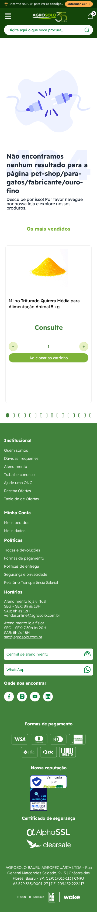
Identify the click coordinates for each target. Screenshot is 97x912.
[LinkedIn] (48, 697)
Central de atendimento (27, 654)
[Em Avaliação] (38, 799)
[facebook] (9, 697)
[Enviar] (87, 30)
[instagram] (22, 697)
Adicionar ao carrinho (48, 357)
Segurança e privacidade (25, 574)
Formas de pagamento (24, 558)
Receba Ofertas (17, 490)
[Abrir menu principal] (8, 16)
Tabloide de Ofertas (21, 498)
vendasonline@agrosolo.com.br (32, 615)
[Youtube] (35, 697)
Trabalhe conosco (19, 474)
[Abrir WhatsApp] (83, 898)
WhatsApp (15, 669)
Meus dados (15, 530)
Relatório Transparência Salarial (31, 582)
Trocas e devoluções (22, 550)
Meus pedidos (16, 522)
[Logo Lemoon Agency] (48, 897)
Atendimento (15, 466)
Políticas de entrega (21, 566)
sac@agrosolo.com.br (23, 637)
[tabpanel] (48, 350)
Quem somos (16, 450)
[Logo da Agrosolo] (50, 16)
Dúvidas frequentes (21, 458)
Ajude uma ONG (18, 482)
